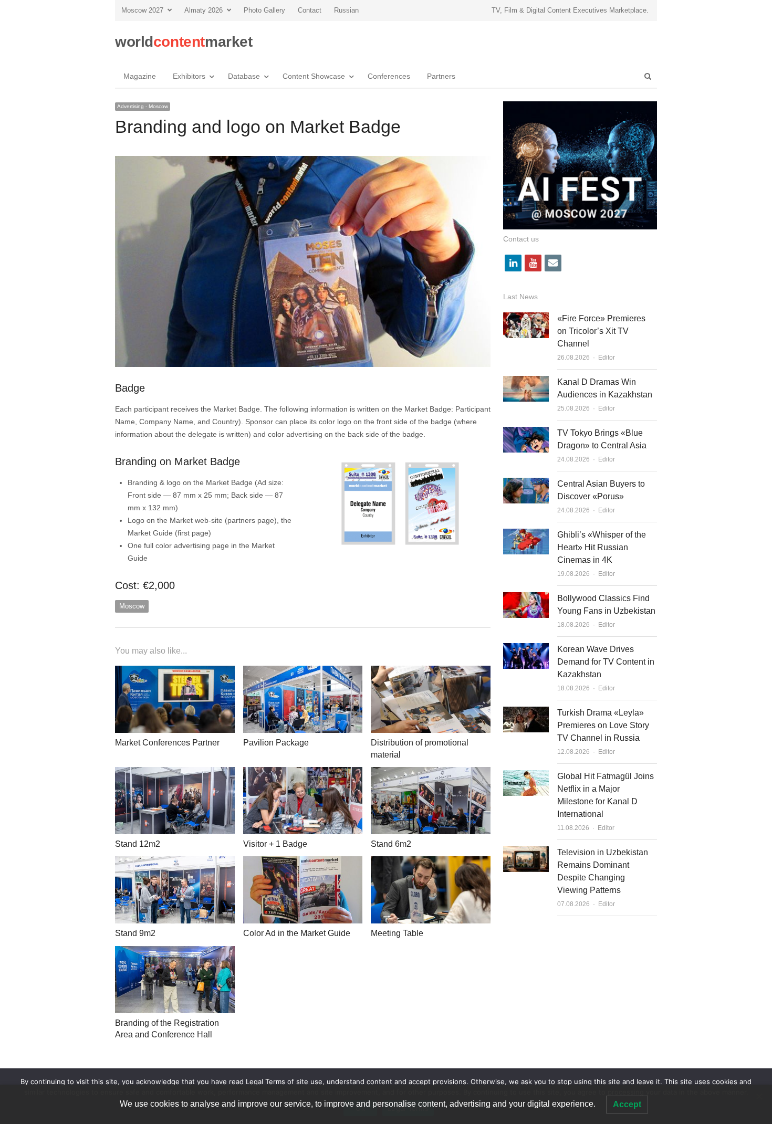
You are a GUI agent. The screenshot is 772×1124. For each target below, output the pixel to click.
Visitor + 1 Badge (275, 843)
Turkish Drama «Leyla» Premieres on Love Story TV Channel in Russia (603, 725)
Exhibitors (189, 76)
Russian (346, 10)
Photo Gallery (264, 10)
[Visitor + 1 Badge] (303, 773)
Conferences (389, 76)
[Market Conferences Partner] (175, 672)
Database (244, 76)
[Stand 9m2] (175, 862)
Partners (441, 76)
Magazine (139, 76)
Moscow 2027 (142, 10)
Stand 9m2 (135, 933)
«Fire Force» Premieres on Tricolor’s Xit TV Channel (601, 331)
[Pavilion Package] (303, 672)
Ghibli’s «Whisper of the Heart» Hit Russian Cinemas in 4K (601, 547)
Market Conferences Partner (167, 742)
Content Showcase (314, 76)
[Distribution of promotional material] (431, 672)
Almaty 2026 (203, 10)
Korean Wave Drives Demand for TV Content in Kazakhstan (605, 662)
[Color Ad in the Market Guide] (303, 862)
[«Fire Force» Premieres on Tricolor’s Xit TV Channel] (526, 318)
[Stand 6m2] (431, 773)
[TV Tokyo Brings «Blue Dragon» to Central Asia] (526, 433)
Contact (309, 10)
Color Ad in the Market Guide (296, 933)
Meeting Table (397, 933)
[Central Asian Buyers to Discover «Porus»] (526, 484)
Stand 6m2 (391, 843)
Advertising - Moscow (142, 106)
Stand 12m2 (137, 843)
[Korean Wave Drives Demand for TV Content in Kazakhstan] (526, 649)
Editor (606, 357)
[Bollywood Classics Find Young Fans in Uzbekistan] (526, 598)
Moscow (131, 606)
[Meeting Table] (431, 862)
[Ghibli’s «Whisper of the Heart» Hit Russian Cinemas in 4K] (526, 535)
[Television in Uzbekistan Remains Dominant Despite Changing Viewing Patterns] (526, 852)
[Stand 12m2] (175, 773)
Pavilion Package (276, 742)
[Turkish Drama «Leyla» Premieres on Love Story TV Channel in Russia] (526, 713)
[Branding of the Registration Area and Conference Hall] (175, 952)
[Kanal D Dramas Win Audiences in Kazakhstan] (526, 382)
